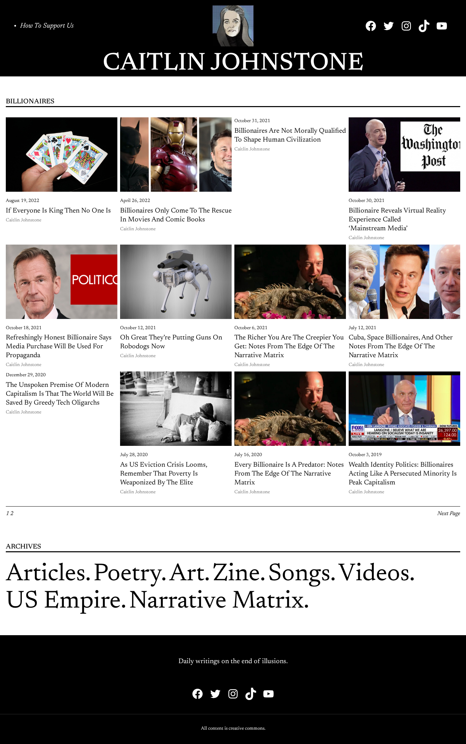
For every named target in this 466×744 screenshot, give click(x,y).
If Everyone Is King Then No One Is (58, 210)
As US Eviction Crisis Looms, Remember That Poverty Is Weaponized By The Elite (163, 474)
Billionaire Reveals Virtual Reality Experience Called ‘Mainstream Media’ (397, 219)
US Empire (63, 601)
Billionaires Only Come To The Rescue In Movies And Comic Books (176, 215)
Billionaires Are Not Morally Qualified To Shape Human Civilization (290, 135)
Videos (373, 574)
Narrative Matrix (216, 601)
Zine (236, 574)
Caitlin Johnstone (233, 64)
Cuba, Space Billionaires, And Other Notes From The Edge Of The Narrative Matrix (401, 346)
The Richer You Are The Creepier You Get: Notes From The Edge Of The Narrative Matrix (289, 346)
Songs (299, 574)
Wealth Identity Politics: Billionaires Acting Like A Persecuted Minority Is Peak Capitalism (403, 474)
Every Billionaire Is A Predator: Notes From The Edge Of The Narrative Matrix (289, 474)
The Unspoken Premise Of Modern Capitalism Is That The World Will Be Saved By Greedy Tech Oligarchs (60, 394)
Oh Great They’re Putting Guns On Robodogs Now (171, 342)
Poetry (127, 574)
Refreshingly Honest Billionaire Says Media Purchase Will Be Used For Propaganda (59, 346)
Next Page (448, 513)
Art (186, 574)
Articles (45, 574)
